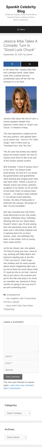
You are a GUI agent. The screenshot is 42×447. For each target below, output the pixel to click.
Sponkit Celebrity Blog (21, 9)
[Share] (12, 64)
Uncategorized (13, 295)
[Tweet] (29, 64)
